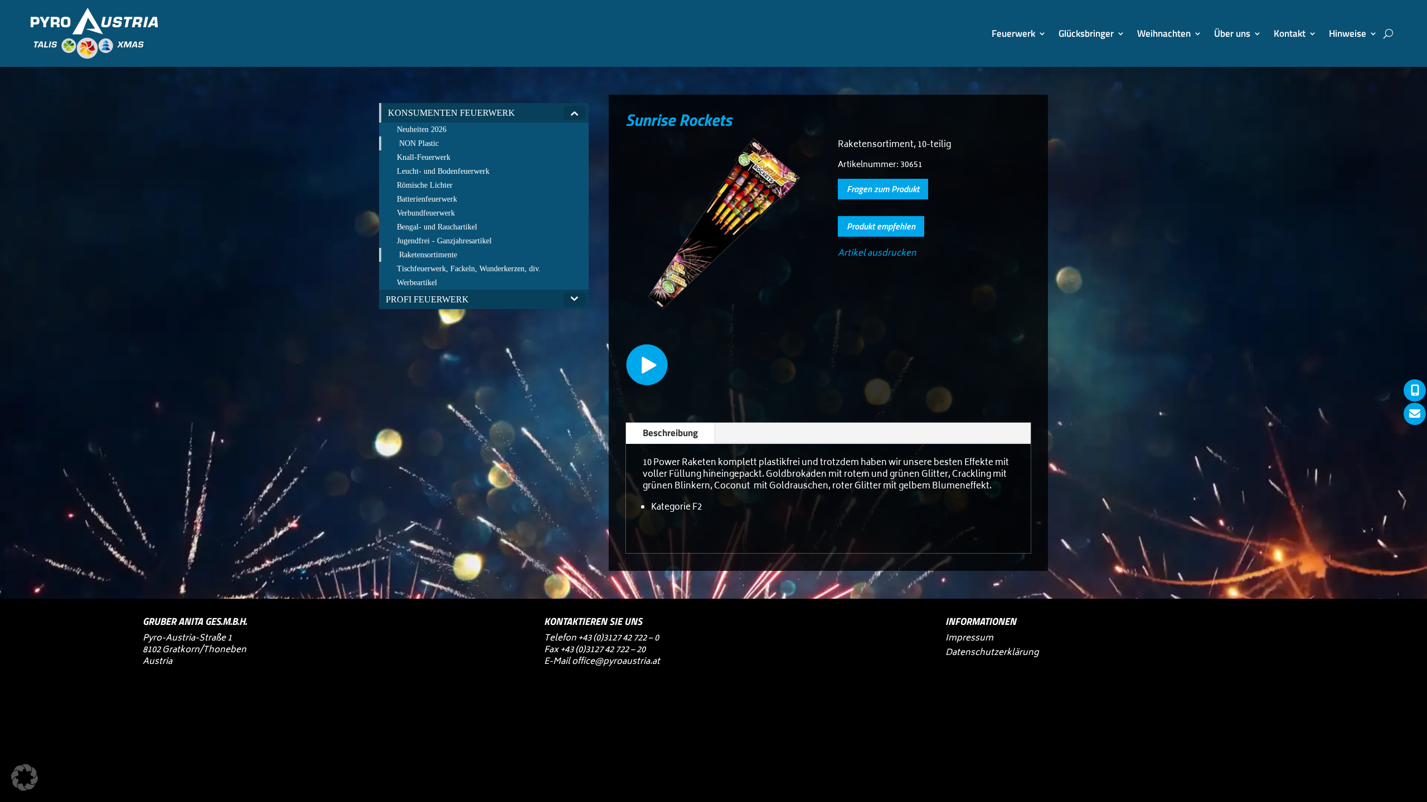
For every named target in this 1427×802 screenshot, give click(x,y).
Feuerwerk (1013, 33)
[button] (24, 777)
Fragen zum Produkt (883, 188)
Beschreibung (670, 433)
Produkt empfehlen (881, 226)
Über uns (1232, 33)
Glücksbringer (1086, 33)
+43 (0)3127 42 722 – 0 (618, 638)
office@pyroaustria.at (616, 661)
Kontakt (1289, 33)
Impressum (969, 638)
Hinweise (1347, 33)
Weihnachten (1164, 33)
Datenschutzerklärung (991, 653)
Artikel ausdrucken (877, 253)
